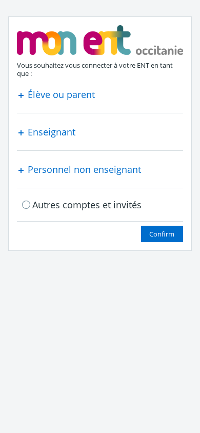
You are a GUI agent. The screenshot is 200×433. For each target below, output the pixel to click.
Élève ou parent (60, 94)
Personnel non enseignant (83, 169)
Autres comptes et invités (87, 205)
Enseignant (50, 132)
